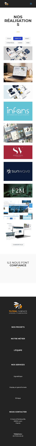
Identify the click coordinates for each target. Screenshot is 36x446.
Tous (9, 38)
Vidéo (20, 42)
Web (27, 42)
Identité (18, 38)
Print (27, 38)
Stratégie (10, 42)
